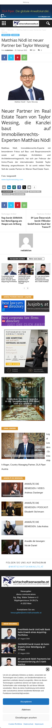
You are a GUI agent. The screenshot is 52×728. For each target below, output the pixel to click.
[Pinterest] (18, 57)
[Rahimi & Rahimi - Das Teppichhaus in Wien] (26, 399)
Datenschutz (28, 724)
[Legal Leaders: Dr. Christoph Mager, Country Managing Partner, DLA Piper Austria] (23, 446)
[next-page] (27, 288)
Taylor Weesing (18, 194)
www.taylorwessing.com (12, 179)
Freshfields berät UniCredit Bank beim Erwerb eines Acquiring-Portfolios (9, 278)
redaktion (9, 50)
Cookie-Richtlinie (15, 724)
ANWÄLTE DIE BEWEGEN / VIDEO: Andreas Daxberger (35, 488)
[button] (47, 669)
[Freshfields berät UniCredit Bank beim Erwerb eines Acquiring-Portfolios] (9, 269)
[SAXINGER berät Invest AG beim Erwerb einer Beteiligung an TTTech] (26, 269)
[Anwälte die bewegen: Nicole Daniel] (12, 548)
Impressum (39, 724)
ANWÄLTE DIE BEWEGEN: (13, 478)
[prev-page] (24, 288)
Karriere (15, 35)
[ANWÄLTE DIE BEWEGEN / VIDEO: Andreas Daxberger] (12, 490)
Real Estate (7, 194)
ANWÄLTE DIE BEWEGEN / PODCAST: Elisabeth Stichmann (36, 507)
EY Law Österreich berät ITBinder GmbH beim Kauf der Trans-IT (39, 222)
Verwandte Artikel (17, 259)
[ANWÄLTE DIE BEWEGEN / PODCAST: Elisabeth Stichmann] (12, 510)
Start (3, 30)
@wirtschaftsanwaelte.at (26, 566)
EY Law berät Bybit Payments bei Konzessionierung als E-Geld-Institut (42, 278)
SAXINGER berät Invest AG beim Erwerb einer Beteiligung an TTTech (24, 279)
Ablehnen (26, 709)
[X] (11, 57)
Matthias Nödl (35, 192)
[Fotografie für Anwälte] (26, 351)
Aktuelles (11, 30)
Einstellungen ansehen (26, 717)
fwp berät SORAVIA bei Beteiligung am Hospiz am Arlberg (11, 220)
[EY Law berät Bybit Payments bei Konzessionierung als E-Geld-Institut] (43, 269)
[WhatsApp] (24, 57)
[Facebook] (4, 57)
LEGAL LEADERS (10, 428)
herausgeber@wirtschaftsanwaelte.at (26, 613)
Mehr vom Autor (35, 259)
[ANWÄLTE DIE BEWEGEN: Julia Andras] (12, 529)
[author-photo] (26, 241)
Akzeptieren (26, 701)
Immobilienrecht (21, 192)
